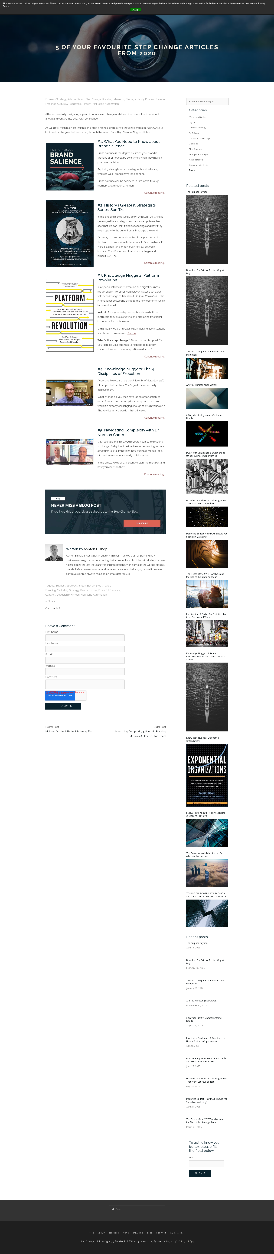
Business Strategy (55, 99)
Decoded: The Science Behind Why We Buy (205, 272)
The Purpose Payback (197, 191)
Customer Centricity (198, 165)
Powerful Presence (109, 590)
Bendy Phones (145, 99)
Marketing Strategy (125, 99)
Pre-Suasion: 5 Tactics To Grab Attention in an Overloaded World (206, 616)
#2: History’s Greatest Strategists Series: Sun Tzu (127, 207)
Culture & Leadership (69, 103)
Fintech (87, 103)
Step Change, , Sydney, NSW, (128, 1241)
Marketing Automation (106, 103)
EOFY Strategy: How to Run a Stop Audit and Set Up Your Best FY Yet (206, 1060)
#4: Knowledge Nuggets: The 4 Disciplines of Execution (126, 371)
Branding (107, 99)
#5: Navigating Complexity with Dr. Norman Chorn (128, 432)
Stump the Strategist (199, 154)
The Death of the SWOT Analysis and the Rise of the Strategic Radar (205, 575)
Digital (192, 122)
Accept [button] (135, 9)
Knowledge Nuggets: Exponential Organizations (202, 739)
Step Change (93, 99)
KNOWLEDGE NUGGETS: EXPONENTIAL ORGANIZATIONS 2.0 (205, 814)
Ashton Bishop (76, 99)
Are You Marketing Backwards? (201, 384)
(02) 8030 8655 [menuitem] (177, 1233)
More (192, 170)
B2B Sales (194, 133)
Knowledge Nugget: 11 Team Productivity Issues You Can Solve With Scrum (205, 656)
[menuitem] (92, 1233)
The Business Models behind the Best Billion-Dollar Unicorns (205, 855)
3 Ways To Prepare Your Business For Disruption (205, 353)
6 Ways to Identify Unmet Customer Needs (204, 417)
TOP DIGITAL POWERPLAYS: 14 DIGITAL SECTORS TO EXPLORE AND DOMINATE (206, 895)
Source (131, 333)
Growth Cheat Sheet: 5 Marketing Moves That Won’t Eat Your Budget (206, 502)
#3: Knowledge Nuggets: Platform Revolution (128, 277)
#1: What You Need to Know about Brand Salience (129, 143)
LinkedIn (68, 581)
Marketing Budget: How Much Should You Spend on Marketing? (207, 535)
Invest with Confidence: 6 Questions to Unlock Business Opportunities (205, 454)
